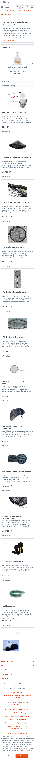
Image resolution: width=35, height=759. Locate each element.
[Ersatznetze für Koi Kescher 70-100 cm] (17, 144)
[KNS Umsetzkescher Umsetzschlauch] (17, 459)
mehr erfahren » (8, 40)
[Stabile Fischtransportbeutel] (18, 58)
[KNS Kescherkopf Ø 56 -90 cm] (17, 234)
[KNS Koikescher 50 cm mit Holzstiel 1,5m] (17, 369)
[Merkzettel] (22, 7)
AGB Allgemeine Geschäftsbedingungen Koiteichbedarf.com (17, 727)
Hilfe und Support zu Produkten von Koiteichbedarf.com (17, 703)
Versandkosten (7, 686)
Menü (7, 7)
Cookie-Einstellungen (17, 692)
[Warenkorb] (32, 7)
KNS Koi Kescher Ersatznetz (12, 337)
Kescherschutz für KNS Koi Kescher (15, 202)
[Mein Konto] (27, 7)
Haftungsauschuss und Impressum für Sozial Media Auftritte (17, 696)
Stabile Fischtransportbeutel (17, 67)
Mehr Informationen (26, 750)
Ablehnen (11, 756)
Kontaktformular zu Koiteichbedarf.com (16, 709)
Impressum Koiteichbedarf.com (17, 733)
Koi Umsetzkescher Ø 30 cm (12, 561)
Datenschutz (11, 719)
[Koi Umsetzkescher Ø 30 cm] (17, 548)
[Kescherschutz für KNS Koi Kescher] (17, 189)
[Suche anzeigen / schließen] (18, 7)
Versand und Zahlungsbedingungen (17, 713)
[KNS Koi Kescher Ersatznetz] (17, 324)
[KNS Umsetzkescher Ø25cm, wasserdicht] (17, 414)
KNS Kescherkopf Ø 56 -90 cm (13, 247)
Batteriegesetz (21, 719)
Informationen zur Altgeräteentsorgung (16, 723)
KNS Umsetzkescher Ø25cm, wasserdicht (13, 428)
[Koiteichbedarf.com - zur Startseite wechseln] (5, 2)
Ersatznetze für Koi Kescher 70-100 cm (16, 157)
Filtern (6, 81)
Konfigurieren (22, 756)
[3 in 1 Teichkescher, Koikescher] (17, 100)
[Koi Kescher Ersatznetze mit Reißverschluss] (17, 503)
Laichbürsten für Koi (10, 606)
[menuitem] (5, 7)
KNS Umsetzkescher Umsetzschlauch (16, 472)
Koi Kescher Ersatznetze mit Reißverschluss (13, 517)
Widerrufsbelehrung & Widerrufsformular (17, 716)
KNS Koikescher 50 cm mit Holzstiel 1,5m (15, 383)
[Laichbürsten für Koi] (17, 593)
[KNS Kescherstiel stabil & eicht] (17, 279)
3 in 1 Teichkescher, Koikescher (14, 112)
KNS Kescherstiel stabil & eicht (14, 292)
